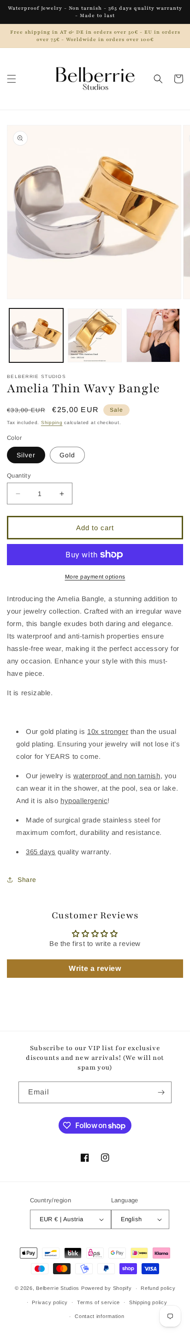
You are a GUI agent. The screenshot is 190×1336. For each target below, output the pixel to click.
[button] (11, 79)
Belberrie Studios (57, 1288)
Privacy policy (50, 1302)
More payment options (95, 576)
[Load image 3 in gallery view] (153, 335)
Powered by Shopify (106, 1288)
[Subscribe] (161, 1092)
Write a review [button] (95, 968)
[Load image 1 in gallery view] (36, 335)
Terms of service (98, 1302)
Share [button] (27, 879)
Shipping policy (148, 1302)
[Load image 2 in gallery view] (95, 335)
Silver (26, 455)
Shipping (52, 422)
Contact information (99, 1316)
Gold (67, 455)
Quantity (19, 475)
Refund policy (158, 1288)
